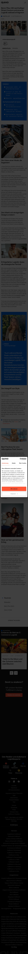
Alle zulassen (14, 488)
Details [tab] (14, 463)
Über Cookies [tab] (22, 463)
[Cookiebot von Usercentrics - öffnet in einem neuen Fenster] (20, 459)
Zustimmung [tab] (5, 463)
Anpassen (13, 493)
